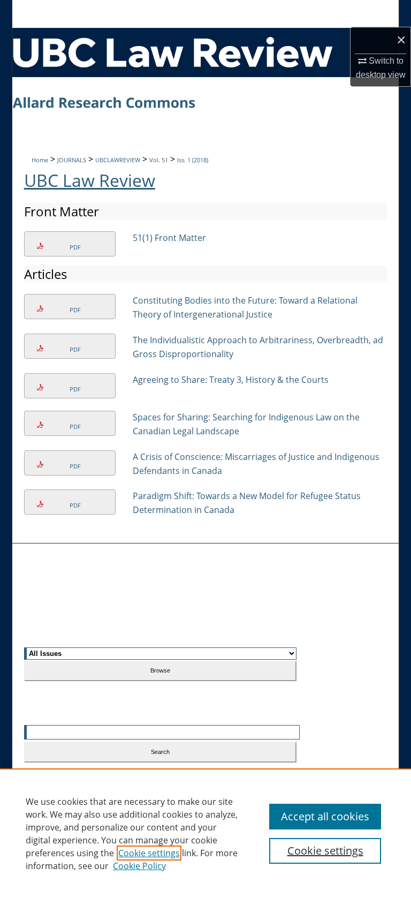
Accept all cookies (325, 816)
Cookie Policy (139, 866)
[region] (205, 833)
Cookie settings (149, 853)
